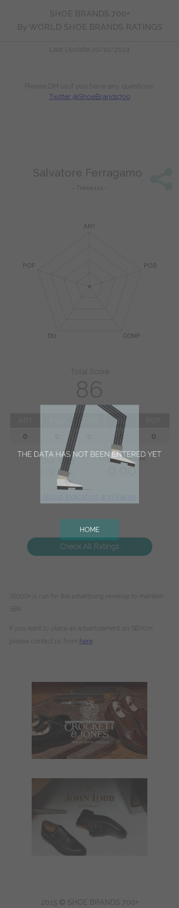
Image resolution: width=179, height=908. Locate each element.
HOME (89, 529)
